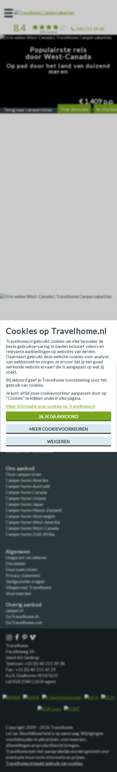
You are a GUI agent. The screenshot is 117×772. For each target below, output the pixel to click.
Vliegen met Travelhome (28, 587)
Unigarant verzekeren (26, 557)
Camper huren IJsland (26, 498)
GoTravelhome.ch (22, 616)
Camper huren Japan (24, 504)
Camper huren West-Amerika (33, 522)
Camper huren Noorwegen (30, 516)
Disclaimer (16, 563)
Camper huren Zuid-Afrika (30, 534)
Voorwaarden (18, 593)
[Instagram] (10, 637)
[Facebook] (18, 637)
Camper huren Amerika (27, 480)
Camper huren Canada (26, 492)
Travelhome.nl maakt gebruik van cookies (44, 763)
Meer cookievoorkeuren (58, 428)
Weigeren (58, 441)
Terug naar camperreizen (28, 109)
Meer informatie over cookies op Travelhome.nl (50, 406)
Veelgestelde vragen (25, 581)
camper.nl (14, 610)
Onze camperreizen (24, 474)
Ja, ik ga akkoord (58, 416)
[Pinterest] (25, 637)
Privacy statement (23, 575)
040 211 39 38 (90, 28)
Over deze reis (74, 109)
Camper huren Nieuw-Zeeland (34, 510)
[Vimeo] (33, 637)
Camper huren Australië (28, 486)
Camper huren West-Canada (32, 528)
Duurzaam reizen (21, 569)
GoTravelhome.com (24, 622)
